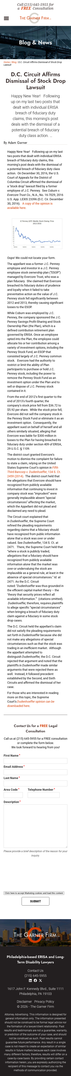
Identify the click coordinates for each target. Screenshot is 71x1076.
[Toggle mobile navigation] (5, 18)
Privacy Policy (44, 1002)
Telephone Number (40, 789)
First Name (11, 755)
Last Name (11, 778)
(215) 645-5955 (35, 976)
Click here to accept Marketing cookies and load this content (34, 893)
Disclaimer (24, 1002)
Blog (14, 62)
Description (11, 802)
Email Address (13, 766)
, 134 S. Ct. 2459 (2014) (34, 472)
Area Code (11, 789)
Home (7, 62)
